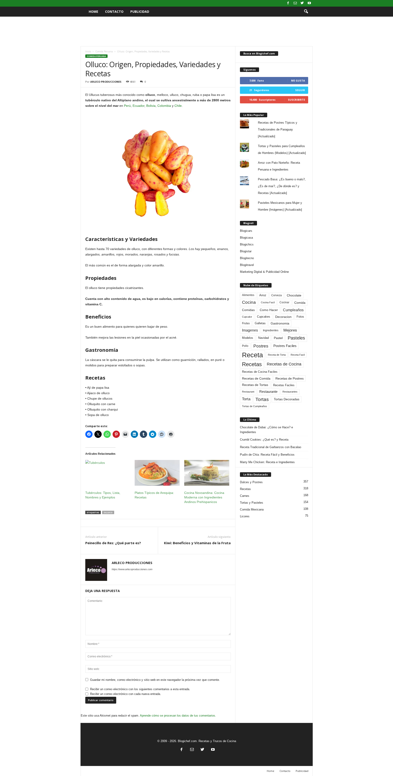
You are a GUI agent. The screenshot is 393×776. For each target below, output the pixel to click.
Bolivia (151, 105)
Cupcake (247, 316)
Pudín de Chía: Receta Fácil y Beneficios (267, 454)
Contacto (114, 11)
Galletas (260, 323)
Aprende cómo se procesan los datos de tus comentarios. (178, 715)
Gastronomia (280, 323)
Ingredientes (270, 330)
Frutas (246, 323)
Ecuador (138, 105)
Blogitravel (247, 265)
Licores (244, 516)
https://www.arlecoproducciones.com (132, 569)
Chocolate (294, 295)
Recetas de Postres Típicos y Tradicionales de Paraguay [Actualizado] (277, 129)
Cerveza (276, 295)
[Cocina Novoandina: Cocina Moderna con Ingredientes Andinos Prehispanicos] (206, 473)
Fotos (300, 316)
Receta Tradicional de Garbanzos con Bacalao (270, 447)
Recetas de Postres (289, 378)
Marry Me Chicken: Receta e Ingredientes (267, 462)
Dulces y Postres (251, 482)
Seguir (300, 90)
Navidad (263, 338)
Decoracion (283, 317)
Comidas (248, 310)
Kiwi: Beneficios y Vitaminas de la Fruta (197, 543)
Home (93, 11)
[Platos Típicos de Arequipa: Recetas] (157, 473)
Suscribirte (296, 99)
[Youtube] (309, 3)
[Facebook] (288, 3)
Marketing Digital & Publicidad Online (264, 271)
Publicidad (139, 11)
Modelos (247, 338)
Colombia (164, 105)
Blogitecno (247, 258)
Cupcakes (263, 316)
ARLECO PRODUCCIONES (105, 81)
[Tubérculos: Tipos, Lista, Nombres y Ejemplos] (107, 473)
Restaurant (248, 391)
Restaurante (268, 391)
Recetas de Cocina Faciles (259, 371)
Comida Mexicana (252, 509)
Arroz (262, 295)
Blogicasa (246, 237)
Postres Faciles (285, 346)
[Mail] (295, 3)
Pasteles (296, 337)
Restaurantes (289, 391)
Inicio (88, 51)
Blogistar (246, 251)
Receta (252, 355)
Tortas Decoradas (286, 399)
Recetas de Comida (256, 378)
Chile (178, 105)
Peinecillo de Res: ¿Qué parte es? (113, 543)
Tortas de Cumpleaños (254, 406)
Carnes (244, 496)
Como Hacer (269, 310)
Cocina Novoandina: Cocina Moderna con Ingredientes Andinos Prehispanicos (204, 497)
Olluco (108, 512)
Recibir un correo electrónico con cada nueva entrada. (125, 694)
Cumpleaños (293, 310)
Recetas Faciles (284, 385)
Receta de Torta (277, 354)
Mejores (290, 330)
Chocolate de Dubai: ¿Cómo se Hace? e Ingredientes (266, 430)
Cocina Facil (268, 302)
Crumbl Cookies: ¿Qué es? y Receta (264, 439)
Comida (299, 302)
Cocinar (284, 302)
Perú (127, 105)
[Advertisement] (196, 31)
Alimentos (248, 295)
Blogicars (246, 230)
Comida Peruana (104, 51)
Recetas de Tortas (255, 385)
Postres (260, 345)
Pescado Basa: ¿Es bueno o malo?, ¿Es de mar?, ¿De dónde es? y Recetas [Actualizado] (282, 186)
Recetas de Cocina (284, 364)
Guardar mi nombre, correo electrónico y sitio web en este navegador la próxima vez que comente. (155, 680)
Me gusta (298, 80)
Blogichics (247, 244)
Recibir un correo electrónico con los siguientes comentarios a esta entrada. (140, 689)
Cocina (249, 302)
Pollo (245, 345)
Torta (246, 399)
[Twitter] (302, 3)
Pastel (278, 338)
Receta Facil (298, 354)
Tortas (262, 399)
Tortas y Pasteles (251, 502)
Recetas (252, 364)
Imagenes (250, 330)
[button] (306, 12)
